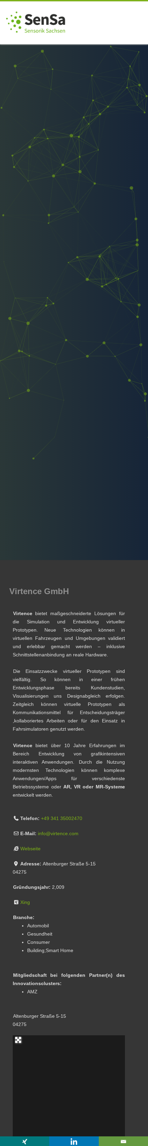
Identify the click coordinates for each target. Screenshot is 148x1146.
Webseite (30, 848)
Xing (25, 902)
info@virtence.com (58, 833)
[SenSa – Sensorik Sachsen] (35, 42)
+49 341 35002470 (61, 818)
